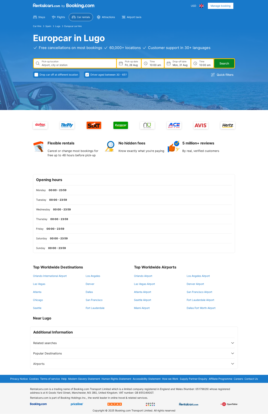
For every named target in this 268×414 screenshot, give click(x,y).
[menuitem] (39, 17)
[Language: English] (201, 6)
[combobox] (77, 65)
